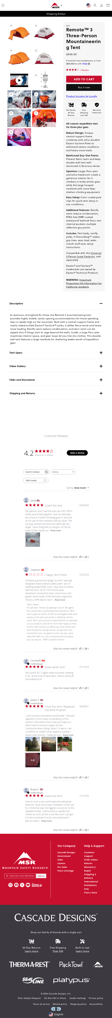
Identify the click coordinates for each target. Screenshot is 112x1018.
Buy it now (84, 87)
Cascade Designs (66, 852)
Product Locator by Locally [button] (81, 96)
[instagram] (10, 885)
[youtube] (28, 885)
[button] (95, 5)
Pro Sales (62, 867)
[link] (77, 70)
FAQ (86, 888)
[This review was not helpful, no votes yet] (86, 557)
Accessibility (96, 1004)
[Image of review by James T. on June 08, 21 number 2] (48, 744)
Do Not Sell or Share (55, 998)
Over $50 (58, 951)
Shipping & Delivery (90, 876)
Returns (88, 863)
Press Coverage (65, 870)
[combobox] (63, 471)
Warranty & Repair (90, 869)
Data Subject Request (29, 998)
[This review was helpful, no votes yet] (80, 557)
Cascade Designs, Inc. (60, 993)
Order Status (91, 859)
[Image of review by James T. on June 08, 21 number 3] (64, 744)
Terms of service (41, 1004)
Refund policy (60, 1004)
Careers (61, 863)
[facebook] (16, 885)
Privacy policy (96, 998)
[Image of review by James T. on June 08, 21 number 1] (32, 744)
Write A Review (77, 452)
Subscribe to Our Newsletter (21, 876)
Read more (56, 530)
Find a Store (90, 892)
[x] (22, 885)
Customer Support (89, 854)
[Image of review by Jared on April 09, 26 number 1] (32, 539)
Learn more (31, 951)
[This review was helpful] (80, 648)
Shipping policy (78, 1004)
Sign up (41, 876)
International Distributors (91, 883)
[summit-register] (37, 885)
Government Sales (64, 857)
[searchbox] (33, 471)
